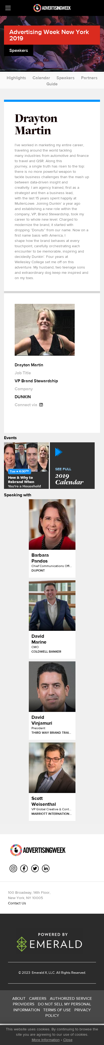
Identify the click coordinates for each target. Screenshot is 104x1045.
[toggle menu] (8, 8)
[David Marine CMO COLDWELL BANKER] (52, 605)
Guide (52, 84)
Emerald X (39, 973)
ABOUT (19, 998)
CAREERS (37, 998)
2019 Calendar (69, 476)
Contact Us (17, 903)
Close (68, 1040)
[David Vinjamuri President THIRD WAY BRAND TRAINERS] (52, 686)
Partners (89, 77)
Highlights (16, 77)
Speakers (66, 77)
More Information (46, 1040)
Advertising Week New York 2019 (49, 35)
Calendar (41, 77)
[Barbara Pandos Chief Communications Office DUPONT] (52, 524)
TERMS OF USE (57, 1010)
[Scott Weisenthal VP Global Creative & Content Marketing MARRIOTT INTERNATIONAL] (52, 767)
